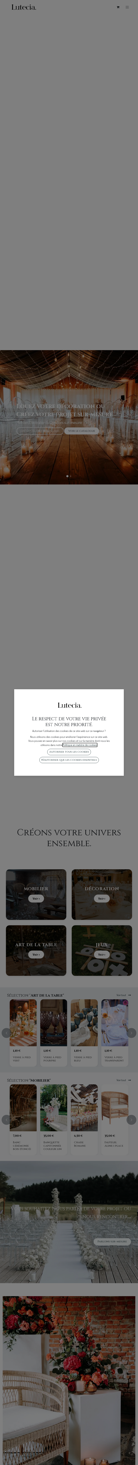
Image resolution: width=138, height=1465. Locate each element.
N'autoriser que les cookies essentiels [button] (69, 760)
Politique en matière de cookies (80, 745)
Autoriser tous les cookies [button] (69, 752)
